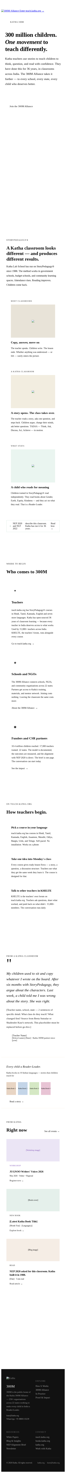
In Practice (40, 1394)
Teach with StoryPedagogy (23, 96)
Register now (15, 1180)
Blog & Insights (13, 1441)
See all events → (52, 1131)
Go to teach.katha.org (21, 643)
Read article (15, 1284)
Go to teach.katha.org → (33, 923)
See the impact (18, 768)
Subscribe (33, 1352)
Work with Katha (43, 1448)
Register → (56, 5)
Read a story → (17, 1101)
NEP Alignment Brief (16, 1445)
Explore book (15, 1230)
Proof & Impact (43, 1397)
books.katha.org (43, 1441)
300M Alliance (42, 1390)
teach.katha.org (42, 1437)
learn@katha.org (53, 1463)
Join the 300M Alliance (21, 106)
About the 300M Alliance (23, 708)
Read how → (53, 526)
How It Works (42, 1386)
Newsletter (11, 1448)
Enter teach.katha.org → (32, 10)
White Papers (12, 1437)
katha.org (40, 1445)
